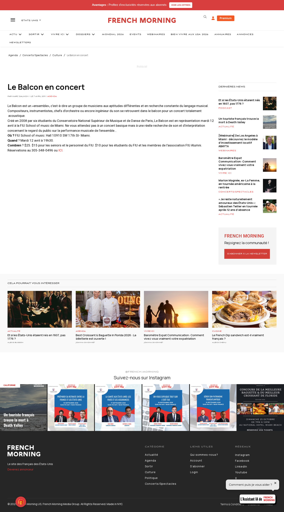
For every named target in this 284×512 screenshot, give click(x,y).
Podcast (225, 108)
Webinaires (227, 151)
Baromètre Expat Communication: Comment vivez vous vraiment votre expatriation (237, 163)
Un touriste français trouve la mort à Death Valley (239, 120)
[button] (205, 16)
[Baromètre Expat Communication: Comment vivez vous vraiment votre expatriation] (176, 309)
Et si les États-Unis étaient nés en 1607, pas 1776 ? (239, 101)
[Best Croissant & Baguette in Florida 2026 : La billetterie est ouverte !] (108, 309)
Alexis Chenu (219, 342)
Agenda (13, 55)
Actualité (226, 127)
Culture (57, 55)
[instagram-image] (23, 407)
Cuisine (217, 331)
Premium (226, 18)
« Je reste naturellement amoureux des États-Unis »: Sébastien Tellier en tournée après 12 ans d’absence (238, 204)
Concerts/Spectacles (35, 55)
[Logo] (73, 450)
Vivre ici (225, 173)
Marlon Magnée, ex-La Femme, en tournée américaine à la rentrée (239, 184)
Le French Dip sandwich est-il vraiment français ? (238, 337)
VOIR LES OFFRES (180, 5)
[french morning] (142, 20)
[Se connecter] (213, 18)
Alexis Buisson (15, 342)
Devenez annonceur (20, 469)
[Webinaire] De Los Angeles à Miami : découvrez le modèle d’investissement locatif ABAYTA (238, 141)
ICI (60, 150)
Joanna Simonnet (85, 342)
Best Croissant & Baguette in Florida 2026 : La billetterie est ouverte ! (106, 337)
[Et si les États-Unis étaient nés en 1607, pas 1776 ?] (40, 309)
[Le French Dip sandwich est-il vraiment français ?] (244, 309)
